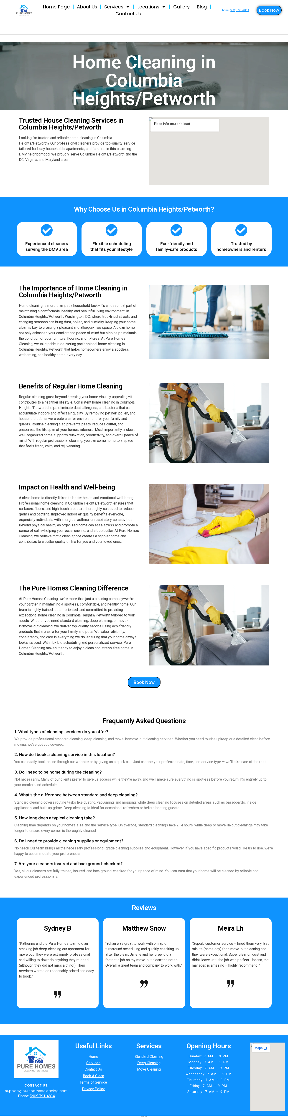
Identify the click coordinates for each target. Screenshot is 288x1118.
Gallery (181, 7)
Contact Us (128, 13)
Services (113, 7)
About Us (87, 7)
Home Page (56, 7)
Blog (202, 7)
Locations (148, 7)
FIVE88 (144, 1117)
